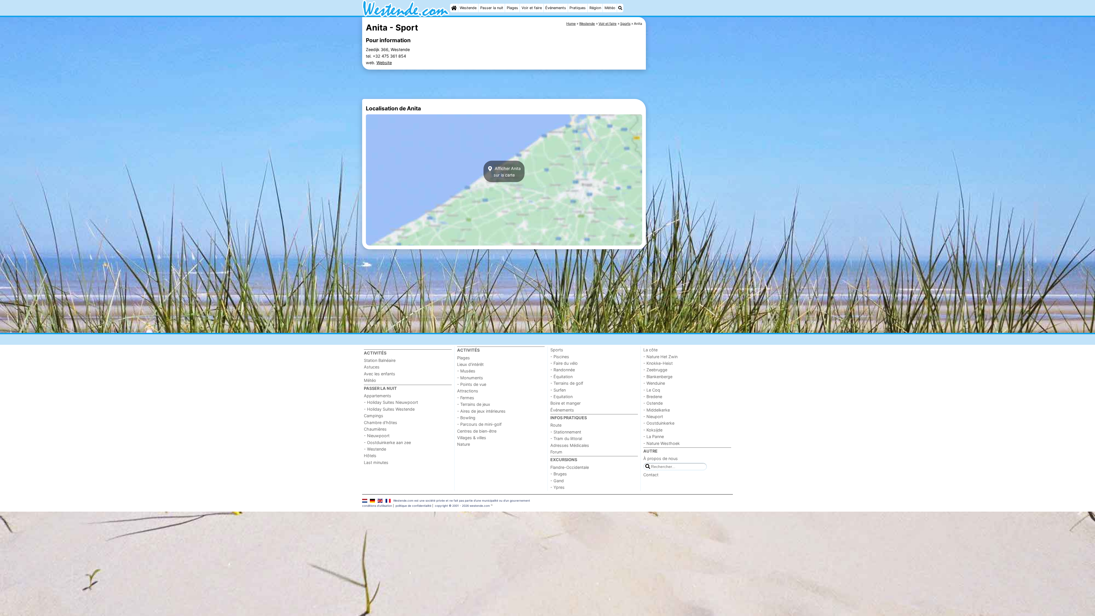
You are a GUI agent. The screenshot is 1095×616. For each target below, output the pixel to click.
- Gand (557, 480)
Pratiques (577, 8)
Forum (556, 451)
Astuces (372, 366)
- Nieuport (653, 416)
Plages (512, 8)
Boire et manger (565, 403)
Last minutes (376, 462)
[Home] (454, 8)
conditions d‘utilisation (377, 505)
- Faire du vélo (564, 363)
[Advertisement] (690, 148)
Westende (468, 8)
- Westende (375, 449)
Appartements (377, 395)
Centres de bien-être (476, 431)
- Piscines (559, 356)
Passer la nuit (491, 8)
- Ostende (653, 403)
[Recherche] (620, 8)
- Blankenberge (657, 376)
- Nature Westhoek (661, 443)
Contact (650, 474)
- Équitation (561, 376)
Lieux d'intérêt (470, 364)
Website (384, 62)
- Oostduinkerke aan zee (387, 442)
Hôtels (370, 455)
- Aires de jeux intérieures (481, 411)
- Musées (466, 370)
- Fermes (465, 397)
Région (595, 8)
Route (555, 425)
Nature (463, 444)
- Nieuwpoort (377, 435)
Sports (556, 349)
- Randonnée (562, 369)
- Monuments (470, 377)
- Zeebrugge (655, 369)
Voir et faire (532, 8)
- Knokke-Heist (658, 363)
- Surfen (558, 390)
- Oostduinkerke (658, 423)
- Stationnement (565, 431)
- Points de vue (471, 384)
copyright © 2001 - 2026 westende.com (462, 505)
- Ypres (557, 487)
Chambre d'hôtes (380, 422)
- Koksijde (652, 429)
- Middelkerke (656, 410)
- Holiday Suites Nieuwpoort (391, 402)
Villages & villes (471, 437)
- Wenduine (654, 383)
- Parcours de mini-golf (479, 424)
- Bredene (652, 396)
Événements (555, 8)
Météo (610, 8)
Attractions (467, 390)
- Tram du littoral (566, 438)
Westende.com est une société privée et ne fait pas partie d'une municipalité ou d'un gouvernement (461, 500)
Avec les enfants (379, 373)
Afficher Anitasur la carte (507, 171)
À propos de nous (660, 458)
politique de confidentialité (413, 505)
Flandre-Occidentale (569, 467)
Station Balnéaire (380, 360)
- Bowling (466, 417)
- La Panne (653, 436)
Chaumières (375, 429)
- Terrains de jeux (473, 404)
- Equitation (561, 396)
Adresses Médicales (569, 445)
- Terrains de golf (566, 383)
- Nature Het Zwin (660, 356)
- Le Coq (651, 390)
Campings (373, 415)
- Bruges (558, 473)
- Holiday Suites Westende (389, 409)
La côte (650, 349)
